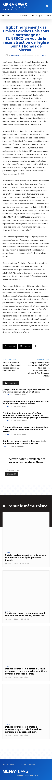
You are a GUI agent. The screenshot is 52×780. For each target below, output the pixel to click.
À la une (6, 395)
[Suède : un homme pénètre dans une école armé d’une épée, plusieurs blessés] (26, 531)
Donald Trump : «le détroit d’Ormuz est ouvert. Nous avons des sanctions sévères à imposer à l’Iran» (26, 671)
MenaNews (15, 55)
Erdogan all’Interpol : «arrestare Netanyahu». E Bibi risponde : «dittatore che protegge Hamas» (25, 429)
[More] (35, 346)
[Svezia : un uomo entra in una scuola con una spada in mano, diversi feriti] (26, 589)
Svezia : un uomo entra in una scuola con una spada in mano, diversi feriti (25, 614)
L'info (44, 55)
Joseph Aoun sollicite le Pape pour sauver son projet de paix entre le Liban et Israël (26, 390)
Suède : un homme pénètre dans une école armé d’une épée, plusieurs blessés (24, 442)
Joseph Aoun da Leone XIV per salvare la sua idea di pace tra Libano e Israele (25, 402)
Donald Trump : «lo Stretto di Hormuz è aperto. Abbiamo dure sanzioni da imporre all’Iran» (23, 729)
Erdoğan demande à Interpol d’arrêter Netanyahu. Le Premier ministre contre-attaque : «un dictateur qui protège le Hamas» (26, 415)
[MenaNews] (7, 55)
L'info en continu (10, 383)
